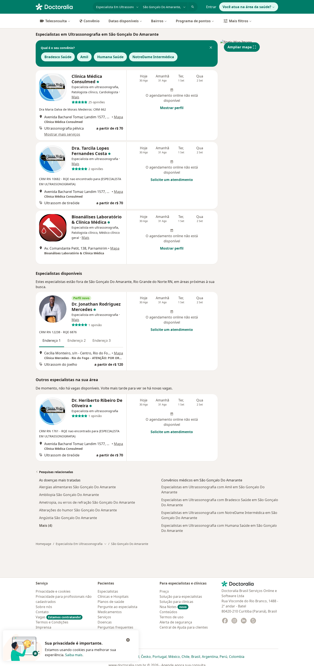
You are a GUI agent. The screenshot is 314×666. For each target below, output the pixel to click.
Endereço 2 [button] (76, 340)
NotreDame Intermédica (153, 57)
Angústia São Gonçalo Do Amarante (68, 517)
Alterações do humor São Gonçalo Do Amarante (78, 510)
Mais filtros (238, 21)
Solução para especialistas (181, 596)
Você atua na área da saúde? (247, 6)
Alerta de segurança (176, 622)
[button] (211, 47)
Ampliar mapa (239, 47)
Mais (75, 97)
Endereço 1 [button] (52, 340)
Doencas (105, 622)
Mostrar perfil (171, 107)
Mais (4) (45, 525)
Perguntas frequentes (115, 627)
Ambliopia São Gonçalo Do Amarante (69, 494)
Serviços (104, 617)
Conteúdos (168, 612)
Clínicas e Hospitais (113, 596)
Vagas (58, 617)
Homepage (43, 544)
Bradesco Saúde (57, 57)
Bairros (157, 21)
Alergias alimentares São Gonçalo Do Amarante (77, 487)
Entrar (211, 6)
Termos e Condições (52, 622)
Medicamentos (110, 612)
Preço (164, 591)
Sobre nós (44, 606)
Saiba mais (73, 655)
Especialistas (108, 591)
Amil (84, 57)
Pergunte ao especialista (117, 606)
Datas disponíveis (124, 21)
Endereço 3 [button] (101, 340)
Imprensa (43, 627)
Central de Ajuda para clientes (184, 627)
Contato (42, 612)
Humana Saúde (110, 57)
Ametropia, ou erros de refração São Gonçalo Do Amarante (87, 502)
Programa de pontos (193, 21)
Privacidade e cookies (53, 591)
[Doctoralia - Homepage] (62, 6)
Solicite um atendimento (172, 179)
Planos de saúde (111, 601)
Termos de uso (171, 617)
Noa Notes (173, 606)
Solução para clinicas (176, 601)
